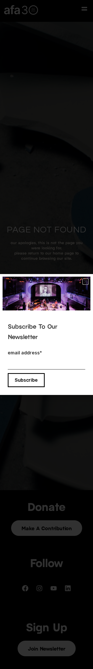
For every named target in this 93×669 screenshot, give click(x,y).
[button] (85, 281)
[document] (46, 334)
